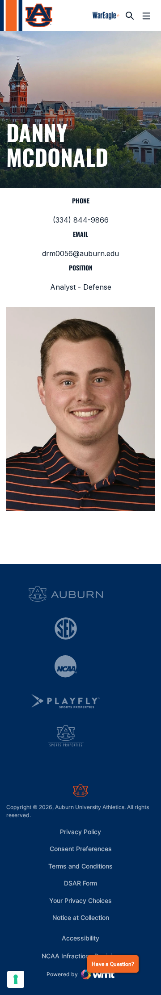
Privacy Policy (80, 831)
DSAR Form (80, 883)
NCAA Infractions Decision (80, 956)
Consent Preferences (81, 848)
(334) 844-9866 (81, 219)
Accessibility (80, 938)
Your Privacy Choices (80, 900)
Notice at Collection (80, 917)
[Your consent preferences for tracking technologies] (15, 979)
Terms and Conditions (80, 866)
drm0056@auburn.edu (80, 253)
